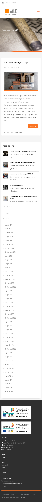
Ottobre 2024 (9, 248)
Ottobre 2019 (9, 372)
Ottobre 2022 (9, 314)
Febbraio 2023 (9, 306)
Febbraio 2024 (9, 275)
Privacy (23, 497)
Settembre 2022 (10, 318)
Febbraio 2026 (9, 233)
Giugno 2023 (9, 295)
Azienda (3, 460)
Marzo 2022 (9, 333)
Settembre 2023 (10, 287)
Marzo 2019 (9, 388)
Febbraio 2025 (9, 244)
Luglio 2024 (9, 256)
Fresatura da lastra (6, 478)
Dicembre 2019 (10, 368)
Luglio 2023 (9, 291)
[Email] (2, 2)
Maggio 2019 (9, 380)
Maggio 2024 (9, 264)
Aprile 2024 (8, 267)
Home (3, 457)
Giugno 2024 (9, 260)
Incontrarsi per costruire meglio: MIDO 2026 (21, 174)
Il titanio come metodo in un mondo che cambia (22, 163)
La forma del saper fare (16, 185)
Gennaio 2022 (9, 341)
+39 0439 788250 (12, 3)
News (7, 213)
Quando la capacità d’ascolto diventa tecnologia (23, 151)
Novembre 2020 (10, 345)
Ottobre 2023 (9, 283)
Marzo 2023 (9, 302)
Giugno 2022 (9, 326)
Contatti (3, 467)
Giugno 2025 (9, 236)
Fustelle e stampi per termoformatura (11, 483)
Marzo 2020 (9, 360)
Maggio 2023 (9, 298)
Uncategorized (18, 132)
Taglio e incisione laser (7, 481)
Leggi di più (33, 126)
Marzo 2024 (9, 271)
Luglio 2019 (9, 376)
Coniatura (4, 476)
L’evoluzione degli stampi (16, 62)
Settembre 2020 (10, 349)
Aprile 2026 (8, 229)
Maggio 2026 (9, 225)
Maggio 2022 (9, 329)
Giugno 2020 (9, 357)
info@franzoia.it (7, 449)
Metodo (3, 462)
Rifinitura (3, 486)
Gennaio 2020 (9, 364)
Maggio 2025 (9, 240)
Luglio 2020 (9, 353)
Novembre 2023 (10, 279)
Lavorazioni (4, 465)
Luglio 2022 (9, 322)
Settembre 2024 (10, 252)
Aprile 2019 (8, 384)
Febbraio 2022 (9, 337)
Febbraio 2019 (9, 391)
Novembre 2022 (10, 310)
